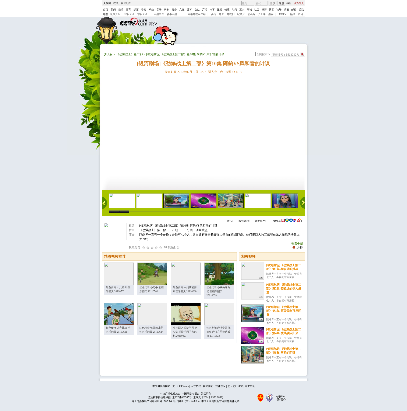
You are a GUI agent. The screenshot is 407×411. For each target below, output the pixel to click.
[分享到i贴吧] (294, 221)
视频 (115, 3)
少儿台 (108, 54)
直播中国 (159, 14)
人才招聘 (196, 386)
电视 (105, 14)
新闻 (113, 9)
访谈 (286, 9)
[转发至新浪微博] (299, 221)
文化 (181, 9)
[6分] (152, 247)
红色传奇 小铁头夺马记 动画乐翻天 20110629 (218, 291)
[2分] (144, 247)
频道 (292, 14)
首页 (105, 9)
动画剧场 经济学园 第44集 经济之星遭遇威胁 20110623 (218, 331)
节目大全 (142, 14)
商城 (249, 9)
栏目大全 (129, 14)
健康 (227, 9)
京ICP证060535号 (182, 397)
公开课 (262, 14)
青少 (174, 9)
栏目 (300, 14)
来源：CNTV (233, 71)
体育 (128, 9)
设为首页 (299, 3)
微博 (264, 9)
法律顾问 (220, 386)
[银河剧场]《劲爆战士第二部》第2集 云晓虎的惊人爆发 (283, 288)
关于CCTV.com (180, 386)
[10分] (161, 247)
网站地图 (126, 3)
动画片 (251, 14)
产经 (204, 9)
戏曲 (151, 9)
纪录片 (241, 14)
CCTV (282, 14)
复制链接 (244, 221)
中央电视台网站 (161, 386)
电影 (221, 14)
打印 (230, 221)
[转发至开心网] (283, 221)
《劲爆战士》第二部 (129, 54)
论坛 (279, 9)
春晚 (143, 9)
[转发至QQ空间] (287, 221)
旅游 (219, 9)
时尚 (234, 9)
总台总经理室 (235, 386)
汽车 (212, 9)
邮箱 (293, 9)
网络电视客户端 (197, 14)
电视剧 (230, 14)
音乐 (159, 9)
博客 (271, 9)
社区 (256, 9)
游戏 (301, 9)
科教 (166, 9)
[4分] (148, 247)
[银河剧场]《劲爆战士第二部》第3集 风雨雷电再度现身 (283, 310)
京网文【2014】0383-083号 (208, 397)
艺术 (189, 9)
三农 (241, 9)
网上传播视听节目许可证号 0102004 (152, 401)
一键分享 (276, 221)
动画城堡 (202, 230)
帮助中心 (250, 386)
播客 (270, 14)
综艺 (136, 9)
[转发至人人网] (291, 221)
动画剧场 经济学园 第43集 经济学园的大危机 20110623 (185, 331)
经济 (120, 9)
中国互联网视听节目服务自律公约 (220, 401)
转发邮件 (260, 221)
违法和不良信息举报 (159, 397)
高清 (213, 14)
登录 (272, 3)
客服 (288, 3)
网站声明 (208, 386)
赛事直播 (172, 14)
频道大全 (115, 14)
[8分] (156, 247)
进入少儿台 (215, 71)
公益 (197, 9)
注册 (281, 3)
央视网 (107, 3)
